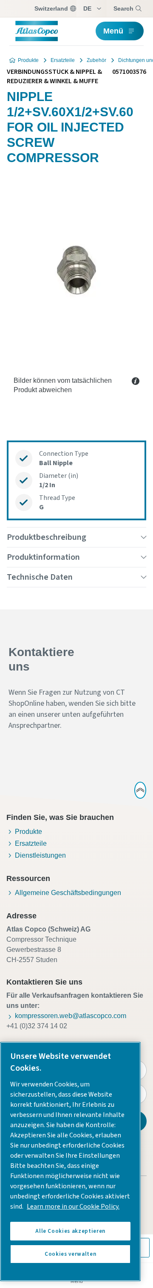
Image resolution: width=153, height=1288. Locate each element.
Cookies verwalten (70, 1254)
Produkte (28, 60)
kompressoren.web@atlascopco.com (70, 1015)
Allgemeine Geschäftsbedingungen (68, 892)
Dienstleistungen (40, 855)
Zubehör (96, 60)
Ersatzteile (63, 60)
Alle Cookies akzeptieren (70, 1231)
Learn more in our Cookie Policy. (73, 1206)
